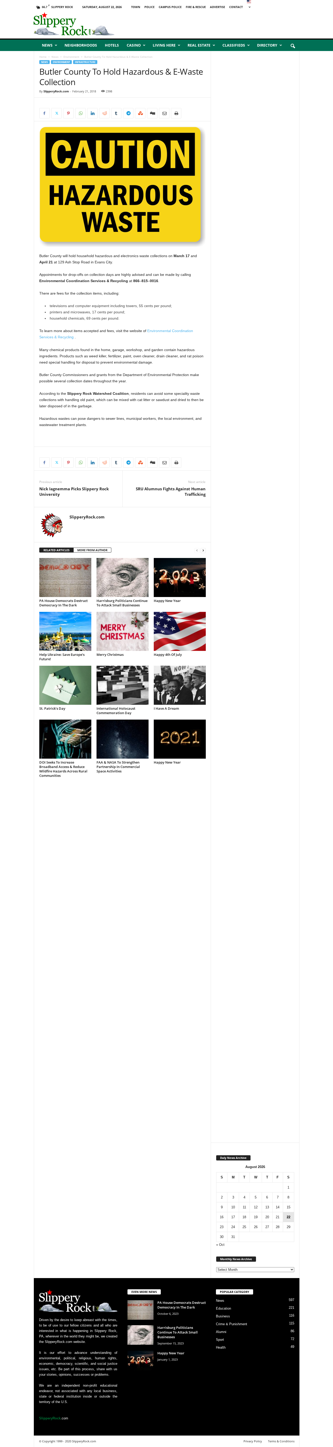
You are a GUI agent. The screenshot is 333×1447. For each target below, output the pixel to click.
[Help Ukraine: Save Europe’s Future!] (65, 631)
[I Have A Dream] (180, 685)
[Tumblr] (116, 113)
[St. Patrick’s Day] (65, 685)
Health (221, 1347)
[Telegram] (128, 113)
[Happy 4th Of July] (180, 631)
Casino (134, 45)
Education (223, 1308)
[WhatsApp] (80, 113)
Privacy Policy (253, 1441)
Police (149, 7)
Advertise (217, 7)
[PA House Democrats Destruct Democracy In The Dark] (65, 577)
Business (223, 1316)
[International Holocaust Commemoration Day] (123, 685)
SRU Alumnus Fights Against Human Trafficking (171, 491)
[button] (292, 46)
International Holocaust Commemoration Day (116, 710)
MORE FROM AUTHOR (92, 550)
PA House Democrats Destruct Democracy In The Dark (63, 602)
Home (43, 57)
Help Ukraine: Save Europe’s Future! (62, 656)
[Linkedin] (92, 113)
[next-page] (203, 550)
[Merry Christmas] (123, 631)
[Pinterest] (68, 113)
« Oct (220, 1245)
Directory (267, 45)
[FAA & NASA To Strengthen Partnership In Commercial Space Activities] (123, 739)
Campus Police (170, 7)
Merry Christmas (110, 654)
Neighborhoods (81, 45)
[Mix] (140, 113)
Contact (236, 7)
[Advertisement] (239, 25)
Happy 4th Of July (168, 654)
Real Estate (199, 45)
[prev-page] (197, 550)
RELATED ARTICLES (56, 550)
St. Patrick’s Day (52, 708)
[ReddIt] (104, 113)
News (47, 45)
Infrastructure (85, 62)
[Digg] (152, 113)
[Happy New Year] (180, 577)
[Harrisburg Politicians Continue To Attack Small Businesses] (123, 577)
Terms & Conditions (281, 1441)
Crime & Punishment (231, 1324)
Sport (220, 1340)
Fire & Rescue (196, 7)
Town (135, 7)
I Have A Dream (166, 708)
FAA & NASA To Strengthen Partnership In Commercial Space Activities (118, 766)
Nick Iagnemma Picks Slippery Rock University (74, 491)
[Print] (176, 113)
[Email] (164, 113)
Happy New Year (167, 600)
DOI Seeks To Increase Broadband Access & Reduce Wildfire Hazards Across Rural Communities (63, 769)
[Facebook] (44, 113)
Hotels (112, 45)
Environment (71, 57)
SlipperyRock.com (56, 91)
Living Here (164, 45)
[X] (56, 113)
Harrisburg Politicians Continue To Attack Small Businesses (122, 602)
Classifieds (233, 45)
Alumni (221, 1332)
